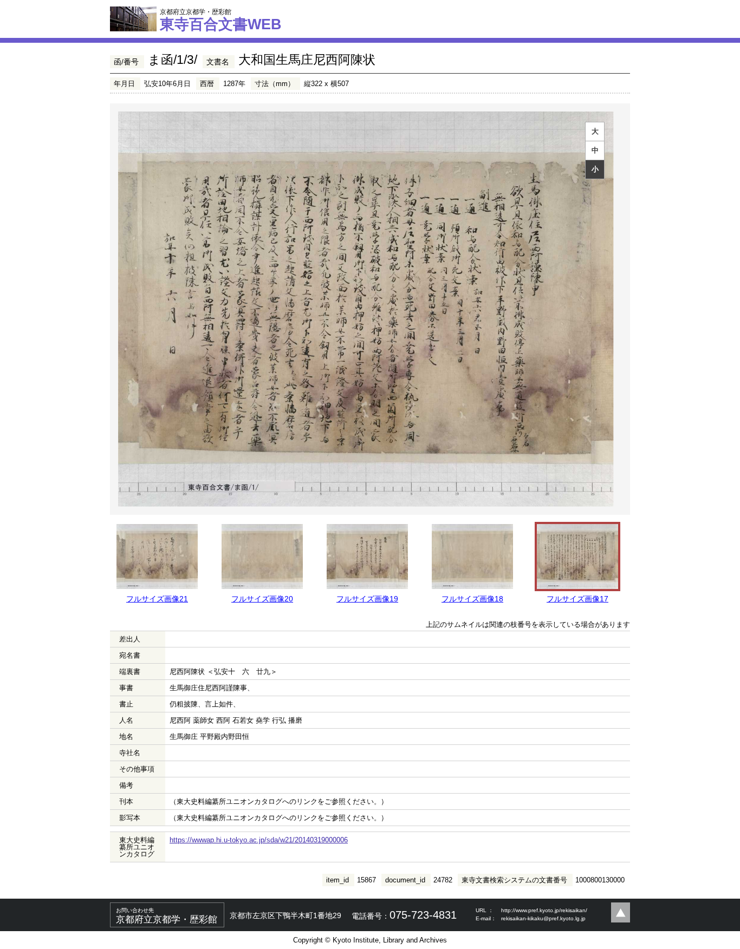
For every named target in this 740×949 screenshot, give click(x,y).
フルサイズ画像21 (157, 598)
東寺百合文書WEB (221, 20)
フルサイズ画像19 (367, 598)
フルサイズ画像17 (577, 598)
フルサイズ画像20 (262, 598)
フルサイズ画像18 (472, 598)
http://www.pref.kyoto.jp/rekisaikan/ (544, 910)
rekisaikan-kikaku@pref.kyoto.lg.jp (543, 918)
